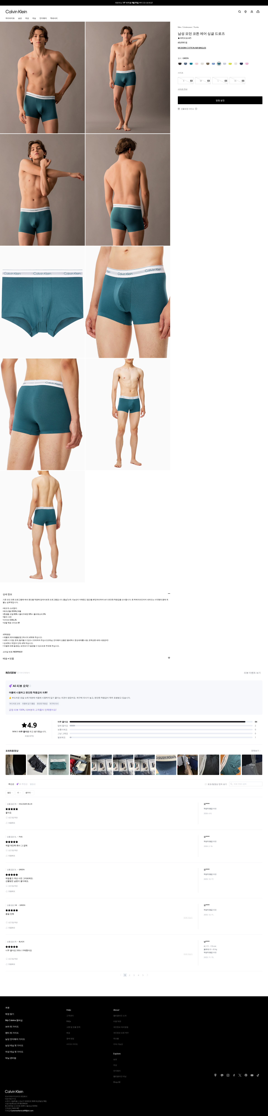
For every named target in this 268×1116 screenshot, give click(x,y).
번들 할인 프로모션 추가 (134, 2)
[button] (254, 11)
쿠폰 (7, 1007)
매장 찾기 (9, 1014)
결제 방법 (70, 1038)
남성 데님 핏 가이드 (14, 1045)
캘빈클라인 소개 (119, 1015)
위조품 (116, 1038)
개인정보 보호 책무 (121, 1033)
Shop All (116, 1082)
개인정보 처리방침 (120, 1027)
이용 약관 (117, 1021)
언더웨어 (117, 1070)
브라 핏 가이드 (12, 1026)
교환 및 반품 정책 (73, 1027)
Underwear (187, 27)
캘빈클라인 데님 (119, 1076)
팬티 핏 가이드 (12, 1032)
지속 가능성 (118, 1044)
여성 (115, 1065)
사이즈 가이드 (72, 1044)
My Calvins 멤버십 (14, 1020)
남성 (115, 1059)
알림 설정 (220, 100)
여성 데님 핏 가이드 (14, 1051)
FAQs (68, 1021)
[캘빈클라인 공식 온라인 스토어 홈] (16, 11)
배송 (68, 1033)
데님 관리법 (10, 1058)
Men (179, 27)
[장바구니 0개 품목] (258, 11)
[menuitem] (248, 11)
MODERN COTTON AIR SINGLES (192, 48)
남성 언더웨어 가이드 (15, 1039)
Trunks (196, 27)
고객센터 (70, 1015)
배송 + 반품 (8, 658)
